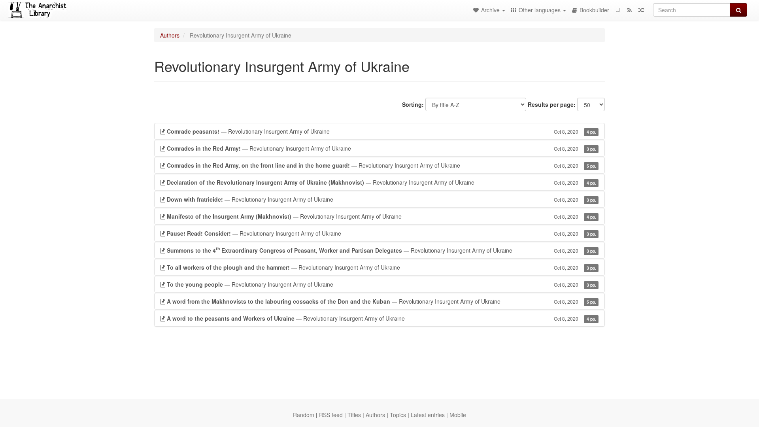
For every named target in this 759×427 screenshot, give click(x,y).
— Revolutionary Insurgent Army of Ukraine (381, 131)
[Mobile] (617, 10)
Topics (398, 415)
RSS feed (331, 415)
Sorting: (413, 104)
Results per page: (552, 104)
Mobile (457, 415)
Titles (354, 415)
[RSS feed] (629, 10)
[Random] (641, 10)
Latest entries (428, 415)
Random (303, 415)
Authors (169, 35)
